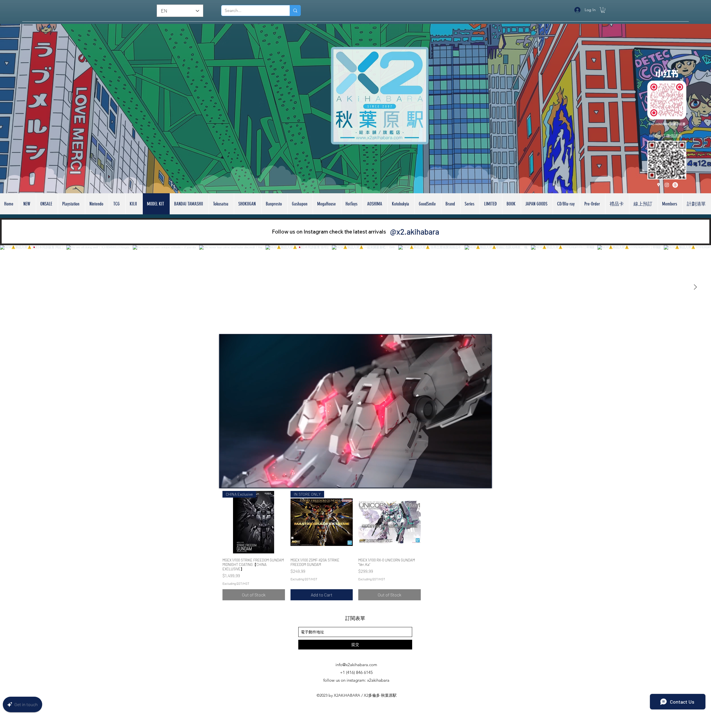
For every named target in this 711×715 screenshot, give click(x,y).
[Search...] (295, 10)
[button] (603, 10)
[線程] (675, 185)
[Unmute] (236, 480)
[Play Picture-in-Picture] (474, 480)
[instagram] (667, 185)
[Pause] (226, 480)
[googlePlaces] (658, 185)
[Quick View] (389, 522)
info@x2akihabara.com (356, 664)
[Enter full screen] (484, 480)
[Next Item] (695, 287)
